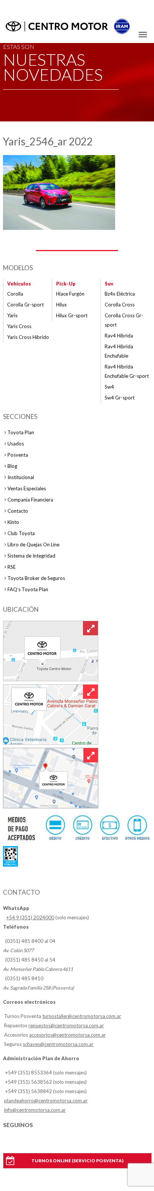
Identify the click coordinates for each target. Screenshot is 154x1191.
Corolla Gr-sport (25, 305)
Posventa (17, 455)
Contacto (17, 511)
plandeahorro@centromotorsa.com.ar (45, 1101)
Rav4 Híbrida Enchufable (119, 351)
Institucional (20, 477)
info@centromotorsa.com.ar (35, 1110)
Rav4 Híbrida (119, 336)
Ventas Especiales (26, 488)
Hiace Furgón (70, 294)
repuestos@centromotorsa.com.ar (66, 1025)
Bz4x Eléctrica (120, 294)
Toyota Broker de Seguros (36, 578)
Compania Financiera (30, 500)
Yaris (12, 315)
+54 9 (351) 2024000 (30, 917)
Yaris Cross (19, 326)
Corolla (15, 294)
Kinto (13, 522)
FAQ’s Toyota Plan (27, 589)
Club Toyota (21, 533)
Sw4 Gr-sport (120, 398)
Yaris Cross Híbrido (28, 337)
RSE (11, 567)
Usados (15, 444)
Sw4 (109, 387)
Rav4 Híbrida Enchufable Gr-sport (127, 371)
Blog (12, 466)
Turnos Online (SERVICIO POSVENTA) (77, 1160)
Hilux (61, 305)
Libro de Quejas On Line (33, 544)
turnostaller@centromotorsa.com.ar (81, 1016)
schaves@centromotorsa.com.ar (58, 1044)
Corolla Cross (120, 305)
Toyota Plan (20, 432)
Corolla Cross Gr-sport (124, 320)
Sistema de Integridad (31, 556)
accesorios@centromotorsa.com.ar (67, 1035)
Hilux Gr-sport (71, 315)
